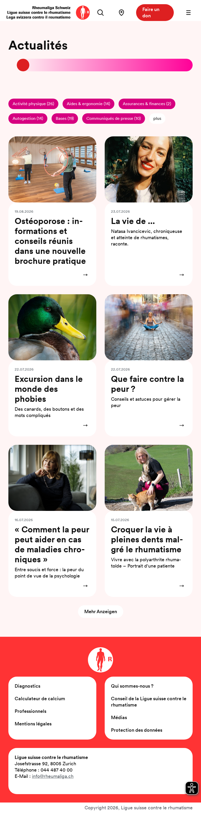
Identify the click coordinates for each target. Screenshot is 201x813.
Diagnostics (27, 686)
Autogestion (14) (28, 118)
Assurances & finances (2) (147, 103)
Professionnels (30, 711)
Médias (119, 717)
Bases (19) (65, 118)
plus (157, 118)
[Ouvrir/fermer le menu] (188, 12)
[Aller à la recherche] (100, 12)
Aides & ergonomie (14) (88, 103)
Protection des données (136, 730)
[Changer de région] (121, 12)
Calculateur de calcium (40, 698)
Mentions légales (33, 723)
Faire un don (150, 12)
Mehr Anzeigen (100, 611)
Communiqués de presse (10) (113, 118)
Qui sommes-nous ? (132, 686)
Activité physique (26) (33, 103)
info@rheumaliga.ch (53, 776)
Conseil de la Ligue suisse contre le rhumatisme (148, 702)
